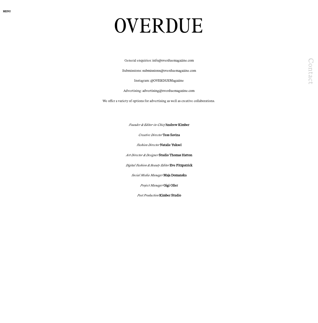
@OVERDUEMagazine (167, 80)
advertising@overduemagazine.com (168, 91)
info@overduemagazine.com (173, 60)
